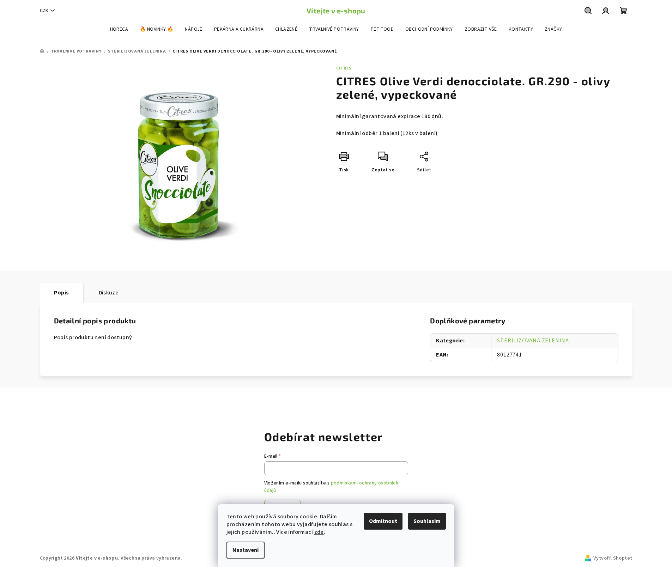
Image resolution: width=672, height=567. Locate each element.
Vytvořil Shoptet (612, 558)
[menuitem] (119, 29)
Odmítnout (383, 521)
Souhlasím (427, 521)
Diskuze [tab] (109, 293)
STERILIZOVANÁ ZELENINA (533, 341)
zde (319, 532)
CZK (44, 10)
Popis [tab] (61, 293)
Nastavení (245, 550)
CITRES (344, 68)
